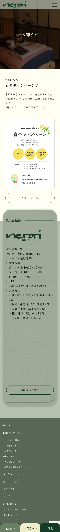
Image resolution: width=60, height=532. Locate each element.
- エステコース (9, 451)
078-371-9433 (18, 286)
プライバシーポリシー (14, 509)
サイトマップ (10, 515)
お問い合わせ (10, 504)
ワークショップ (11, 474)
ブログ (6, 496)
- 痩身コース (8, 456)
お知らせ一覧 (30, 198)
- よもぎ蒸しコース (11, 461)
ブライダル (9, 489)
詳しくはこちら (30, 390)
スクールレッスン (12, 481)
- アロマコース (9, 445)
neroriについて (11, 432)
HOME (7, 425)
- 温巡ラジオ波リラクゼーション (17, 466)
